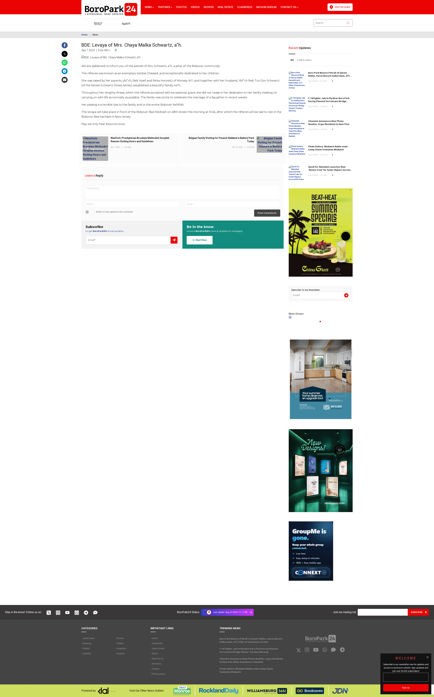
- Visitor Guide (157, 648)
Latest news (304, 60)
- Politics (85, 648)
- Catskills (86, 653)
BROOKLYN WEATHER (131, 22)
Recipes (209, 7)
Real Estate (225, 7)
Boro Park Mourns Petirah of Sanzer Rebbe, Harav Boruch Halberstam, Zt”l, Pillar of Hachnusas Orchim (329, 76)
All (292, 60)
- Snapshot (120, 648)
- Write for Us (157, 658)
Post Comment (267, 213)
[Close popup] (427, 657)
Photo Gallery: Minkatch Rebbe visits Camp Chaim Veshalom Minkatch (246, 670)
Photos (181, 7)
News (148, 7)
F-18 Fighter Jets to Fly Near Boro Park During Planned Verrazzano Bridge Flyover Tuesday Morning (328, 101)
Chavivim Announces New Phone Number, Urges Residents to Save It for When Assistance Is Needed (328, 124)
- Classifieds (157, 643)
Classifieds (244, 7)
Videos (195, 7)
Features (164, 7)
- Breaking (86, 643)
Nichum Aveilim (266, 7)
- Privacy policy (158, 674)
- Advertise (156, 663)
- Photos (119, 638)
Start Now (201, 240)
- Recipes (120, 653)
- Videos (119, 643)
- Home (154, 638)
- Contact (155, 669)
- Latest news (87, 638)
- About (154, 653)
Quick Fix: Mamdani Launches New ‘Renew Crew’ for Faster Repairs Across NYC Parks (329, 170)
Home (84, 35)
